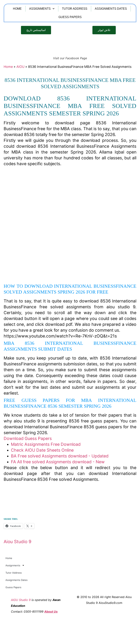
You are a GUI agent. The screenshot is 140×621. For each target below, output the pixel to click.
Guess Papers (70, 17)
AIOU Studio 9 (21, 600)
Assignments (40, 8)
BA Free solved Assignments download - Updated (59, 456)
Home (17, 8)
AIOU (20, 67)
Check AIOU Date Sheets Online (42, 450)
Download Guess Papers (28, 438)
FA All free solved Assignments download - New (58, 461)
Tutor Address (74, 8)
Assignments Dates (111, 8)
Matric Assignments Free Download (46, 444)
